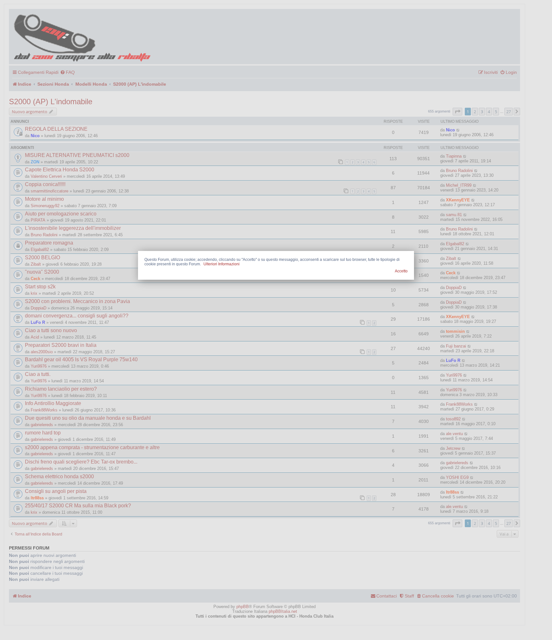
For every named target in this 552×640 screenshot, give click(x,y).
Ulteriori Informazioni (221, 264)
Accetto (401, 271)
